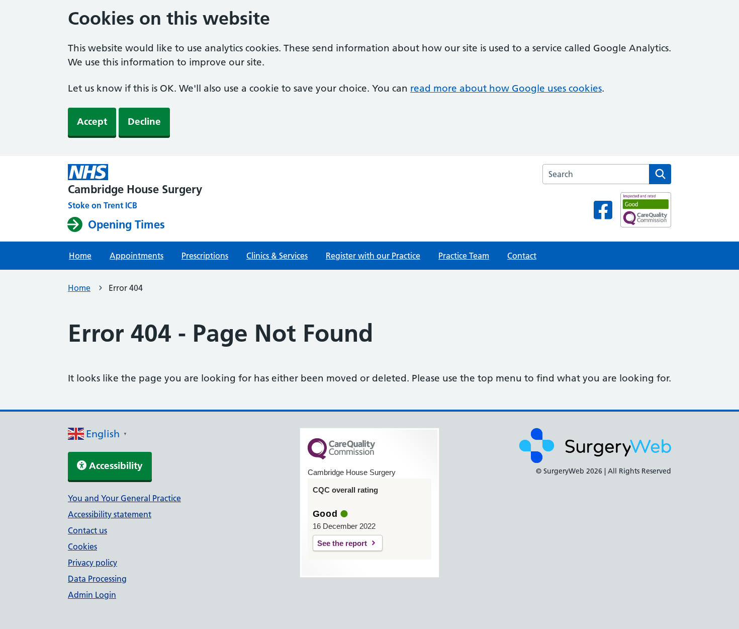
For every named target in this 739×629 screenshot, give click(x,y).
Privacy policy (92, 563)
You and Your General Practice (124, 498)
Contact (521, 256)
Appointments (136, 256)
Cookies (82, 546)
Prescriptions (204, 256)
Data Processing (97, 579)
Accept (92, 121)
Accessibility (114, 465)
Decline (144, 121)
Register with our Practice (373, 256)
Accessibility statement (109, 514)
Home (80, 256)
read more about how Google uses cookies (506, 88)
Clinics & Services (277, 256)
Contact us (87, 530)
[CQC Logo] (341, 457)
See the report (342, 543)
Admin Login (92, 595)
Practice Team (463, 256)
